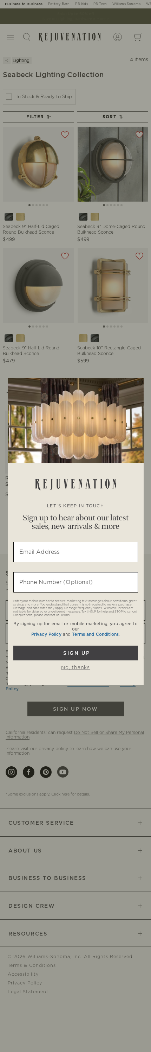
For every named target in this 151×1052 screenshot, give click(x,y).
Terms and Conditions (95, 634)
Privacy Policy (46, 634)
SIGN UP (75, 653)
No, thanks (75, 667)
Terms (65, 615)
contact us (51, 615)
